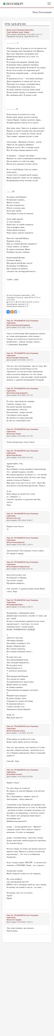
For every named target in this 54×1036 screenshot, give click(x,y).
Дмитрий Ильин (17, 605)
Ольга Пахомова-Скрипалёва (23, 30)
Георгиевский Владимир (20, 325)
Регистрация (45, 12)
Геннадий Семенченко (19, 358)
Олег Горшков (16, 920)
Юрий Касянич (16, 774)
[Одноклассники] (11, 311)
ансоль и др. (16, 518)
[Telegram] (15, 311)
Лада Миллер (16, 455)
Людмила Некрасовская (20, 567)
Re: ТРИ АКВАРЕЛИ (18, 321)
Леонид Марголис (18, 542)
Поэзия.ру (15, 4)
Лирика (26, 32)
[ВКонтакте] (8, 311)
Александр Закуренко (19, 393)
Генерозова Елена (18, 731)
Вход (35, 12)
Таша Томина (16, 434)
